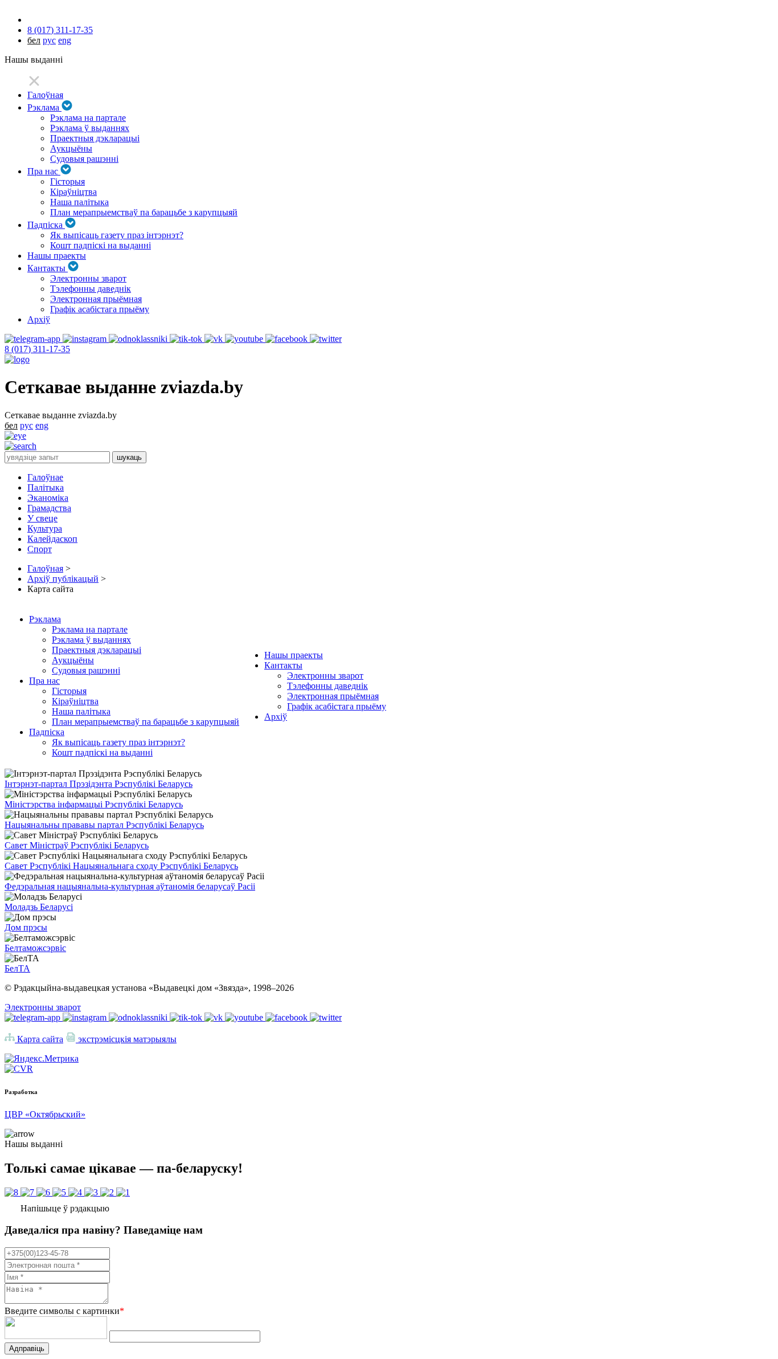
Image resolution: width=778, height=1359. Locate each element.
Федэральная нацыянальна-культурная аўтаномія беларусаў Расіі (130, 886)
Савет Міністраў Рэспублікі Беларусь (77, 845)
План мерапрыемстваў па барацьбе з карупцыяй (144, 212)
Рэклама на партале (88, 118)
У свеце (42, 518)
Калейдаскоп (52, 539)
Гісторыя (67, 181)
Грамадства (49, 508)
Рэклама (44, 107)
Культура (44, 528)
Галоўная (45, 95)
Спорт (39, 549)
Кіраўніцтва (73, 192)
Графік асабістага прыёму (99, 309)
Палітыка (45, 487)
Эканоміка (47, 498)
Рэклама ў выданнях (89, 128)
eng (64, 40)
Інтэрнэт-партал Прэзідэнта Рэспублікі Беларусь (99, 784)
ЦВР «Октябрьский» (45, 1114)
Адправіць (26, 1348)
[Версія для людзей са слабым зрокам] (15, 435)
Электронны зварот (88, 278)
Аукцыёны (71, 148)
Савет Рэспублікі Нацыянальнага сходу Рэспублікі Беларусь (121, 866)
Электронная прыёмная (96, 299)
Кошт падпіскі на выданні (100, 245)
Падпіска (46, 225)
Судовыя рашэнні (84, 159)
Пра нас (43, 171)
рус (49, 40)
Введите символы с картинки (64, 1311)
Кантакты (47, 268)
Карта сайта (39, 1039)
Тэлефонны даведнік (90, 288)
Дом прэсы (26, 927)
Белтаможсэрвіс (35, 948)
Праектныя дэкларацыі (95, 138)
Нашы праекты (56, 255)
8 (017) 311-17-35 (60, 30)
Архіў (38, 319)
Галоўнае (45, 477)
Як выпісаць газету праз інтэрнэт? (116, 235)
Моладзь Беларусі (39, 907)
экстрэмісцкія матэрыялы (126, 1039)
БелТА (17, 968)
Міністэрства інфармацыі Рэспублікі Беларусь (94, 804)
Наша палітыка (79, 202)
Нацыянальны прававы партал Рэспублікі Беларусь (104, 825)
